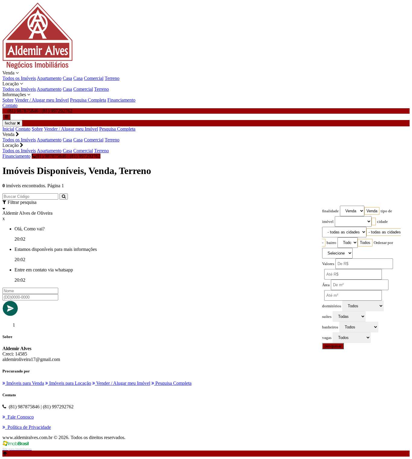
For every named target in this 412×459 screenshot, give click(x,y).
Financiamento (121, 100)
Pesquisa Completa (88, 100)
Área (326, 285)
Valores (328, 264)
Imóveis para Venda (24, 383)
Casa (67, 78)
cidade (382, 222)
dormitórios (331, 306)
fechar (11, 123)
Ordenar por (383, 243)
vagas (326, 338)
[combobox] (371, 211)
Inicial (8, 128)
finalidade (330, 211)
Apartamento (49, 78)
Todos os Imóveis (19, 78)
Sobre (8, 100)
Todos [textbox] (365, 242)
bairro (331, 243)
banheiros (330, 327)
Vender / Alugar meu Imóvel (42, 100)
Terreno (112, 78)
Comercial (93, 78)
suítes (326, 317)
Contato (9, 105)
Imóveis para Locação (69, 383)
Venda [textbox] (371, 211)
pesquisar (333, 346)
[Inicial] (37, 67)
